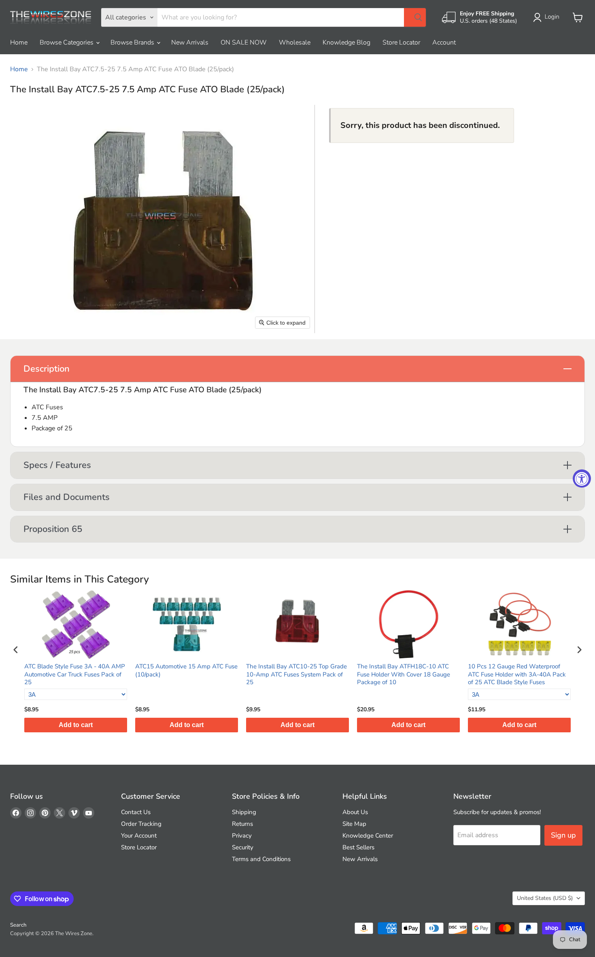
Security (242, 847)
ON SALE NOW (244, 42)
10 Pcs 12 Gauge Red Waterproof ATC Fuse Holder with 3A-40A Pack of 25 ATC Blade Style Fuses (517, 674)
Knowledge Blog (346, 42)
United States (545, 898)
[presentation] (15, 649)
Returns (242, 824)
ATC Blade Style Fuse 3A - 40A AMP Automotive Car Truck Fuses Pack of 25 (74, 674)
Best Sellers (358, 847)
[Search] (415, 17)
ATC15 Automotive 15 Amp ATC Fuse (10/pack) (186, 670)
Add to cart (76, 724)
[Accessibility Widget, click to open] (582, 479)
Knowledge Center (367, 836)
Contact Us (136, 812)
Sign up (563, 835)
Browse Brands (133, 42)
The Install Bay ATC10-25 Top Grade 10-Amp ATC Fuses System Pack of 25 (296, 674)
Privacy (242, 836)
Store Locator (401, 42)
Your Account (139, 836)
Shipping (244, 812)
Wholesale (294, 42)
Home (19, 42)
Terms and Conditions (261, 859)
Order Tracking (141, 824)
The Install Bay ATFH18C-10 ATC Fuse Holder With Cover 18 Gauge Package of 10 (403, 674)
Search (18, 925)
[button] (548, 17)
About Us (355, 812)
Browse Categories (67, 42)
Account (444, 42)
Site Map (354, 824)
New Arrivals (189, 42)
